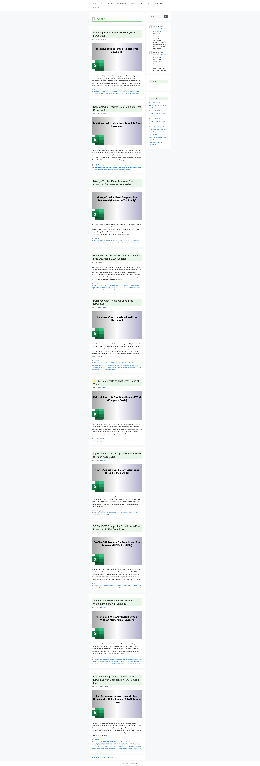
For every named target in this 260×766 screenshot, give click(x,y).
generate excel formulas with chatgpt (124, 663)
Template (96, 90)
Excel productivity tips (114, 440)
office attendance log (98, 289)
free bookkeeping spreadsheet (124, 746)
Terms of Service (159, 3)
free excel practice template (105, 663)
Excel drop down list (111, 512)
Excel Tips (101, 3)
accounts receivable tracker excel (109, 743)
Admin (155, 26)
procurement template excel (99, 365)
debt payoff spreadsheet (126, 166)
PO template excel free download (112, 364)
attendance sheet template (115, 285)
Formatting (141, 3)
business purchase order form (102, 362)
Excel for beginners (123, 512)
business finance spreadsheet (117, 744)
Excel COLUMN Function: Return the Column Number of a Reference (158, 105)
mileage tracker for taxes (111, 242)
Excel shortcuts (125, 440)
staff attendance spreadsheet (112, 289)
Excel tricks (133, 440)
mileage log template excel (126, 240)
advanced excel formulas (101, 585)
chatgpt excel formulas (121, 659)
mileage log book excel (112, 240)
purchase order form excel (115, 365)
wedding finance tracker (122, 93)
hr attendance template (133, 287)
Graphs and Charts (121, 3)
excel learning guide (130, 587)
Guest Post (96, 7)
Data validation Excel (99, 512)
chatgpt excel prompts (121, 585)
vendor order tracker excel (108, 369)
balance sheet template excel (100, 744)
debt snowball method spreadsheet (115, 167)
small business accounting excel (104, 750)
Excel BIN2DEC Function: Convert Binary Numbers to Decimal (157, 121)
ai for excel (111, 585)
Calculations (133, 3)
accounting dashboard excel (101, 741)
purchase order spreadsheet (130, 365)
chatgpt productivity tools (135, 585)
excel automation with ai (115, 661)
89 (109, 757)
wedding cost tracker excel (108, 93)
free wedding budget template (102, 91)
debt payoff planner (113, 166)
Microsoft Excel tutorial (103, 514)
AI (94, 583)
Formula (110, 3)
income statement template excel (118, 748)
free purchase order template (119, 362)
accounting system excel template (119, 741)
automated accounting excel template (129, 743)
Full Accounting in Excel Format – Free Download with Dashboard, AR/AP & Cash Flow (116, 679)
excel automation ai (105, 587)
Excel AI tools (95, 587)
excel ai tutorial (104, 661)
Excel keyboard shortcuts (101, 440)
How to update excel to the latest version (159, 29)
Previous (95, 757)
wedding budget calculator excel (120, 91)
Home (94, 3)
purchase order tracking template (118, 367)
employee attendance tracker (104, 287)
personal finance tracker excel (122, 169)
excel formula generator (117, 587)
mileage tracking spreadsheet (127, 242)
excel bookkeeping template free (106, 746)
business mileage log (99, 240)
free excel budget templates (105, 169)
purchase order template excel (100, 367)
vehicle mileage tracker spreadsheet (111, 243)
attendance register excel (101, 285)
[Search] (166, 16)
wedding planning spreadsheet (108, 95)
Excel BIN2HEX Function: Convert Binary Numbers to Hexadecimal (157, 113)
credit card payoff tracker (101, 166)
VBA (149, 3)
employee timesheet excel (119, 287)
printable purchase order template (131, 364)
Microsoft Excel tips (102, 441)
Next (113, 757)
